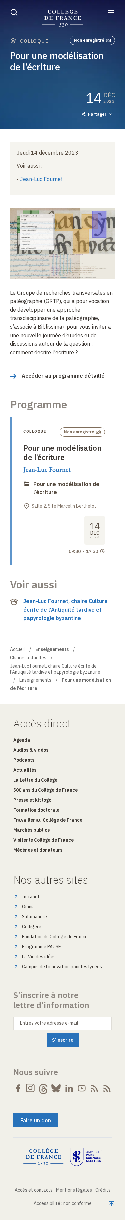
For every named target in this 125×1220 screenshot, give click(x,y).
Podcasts (23, 760)
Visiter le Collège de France (43, 840)
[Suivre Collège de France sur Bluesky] (56, 1088)
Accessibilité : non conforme (63, 1203)
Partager (97, 114)
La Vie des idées (39, 957)
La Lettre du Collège (35, 780)
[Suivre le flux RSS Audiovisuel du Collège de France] (107, 1088)
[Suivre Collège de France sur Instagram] (30, 1088)
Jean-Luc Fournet (41, 179)
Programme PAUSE (41, 947)
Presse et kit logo (32, 800)
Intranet (31, 897)
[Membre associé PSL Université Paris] (86, 1157)
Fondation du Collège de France (55, 937)
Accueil (17, 649)
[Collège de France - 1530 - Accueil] (62, 17)
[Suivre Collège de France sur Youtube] (81, 1088)
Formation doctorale (36, 810)
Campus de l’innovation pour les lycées (62, 967)
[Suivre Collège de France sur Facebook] (18, 1088)
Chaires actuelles (28, 658)
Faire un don (35, 1120)
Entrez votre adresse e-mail (49, 1023)
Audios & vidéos (30, 750)
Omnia (28, 907)
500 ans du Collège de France (45, 790)
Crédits (103, 1190)
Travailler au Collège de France (47, 820)
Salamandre (34, 917)
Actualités (24, 770)
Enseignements (35, 680)
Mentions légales (74, 1190)
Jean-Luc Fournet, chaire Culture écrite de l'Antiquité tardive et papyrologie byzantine (65, 609)
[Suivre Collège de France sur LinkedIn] (69, 1088)
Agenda (21, 740)
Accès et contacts (34, 1190)
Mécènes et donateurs (37, 850)
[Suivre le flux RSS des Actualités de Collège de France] (94, 1088)
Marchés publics (31, 830)
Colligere (31, 927)
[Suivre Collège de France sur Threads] (43, 1088)
